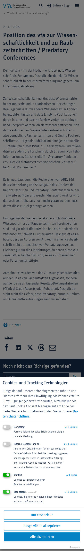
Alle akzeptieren (42, 537)
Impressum (75, 547)
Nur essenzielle (42, 515)
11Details (70, 444)
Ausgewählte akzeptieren (42, 526)
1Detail (72, 475)
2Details (71, 427)
